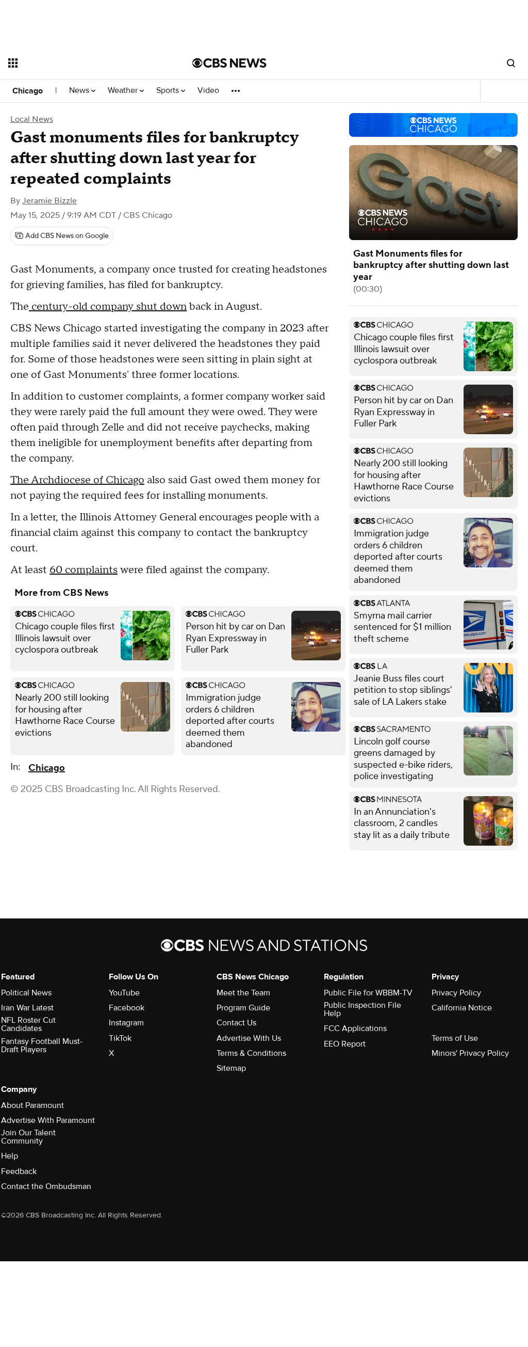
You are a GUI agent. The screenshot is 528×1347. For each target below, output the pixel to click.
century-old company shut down (108, 306)
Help (9, 1156)
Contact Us (236, 1023)
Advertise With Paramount (48, 1120)
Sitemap (231, 1068)
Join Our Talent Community (28, 1137)
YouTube (124, 993)
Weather (124, 91)
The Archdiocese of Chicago (77, 480)
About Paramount (32, 1105)
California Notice (462, 1008)
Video (208, 91)
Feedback (19, 1171)
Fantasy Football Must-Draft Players (41, 1045)
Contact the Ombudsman (46, 1186)
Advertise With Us (249, 1038)
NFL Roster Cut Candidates (28, 1024)
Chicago (27, 91)
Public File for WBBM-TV (368, 993)
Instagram (126, 1023)
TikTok (120, 1038)
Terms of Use (455, 1038)
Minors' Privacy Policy (470, 1053)
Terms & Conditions (251, 1053)
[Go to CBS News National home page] (229, 63)
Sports (168, 91)
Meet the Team (243, 993)
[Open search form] (511, 63)
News (80, 91)
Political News (26, 993)
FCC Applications (355, 1028)
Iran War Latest (27, 1008)
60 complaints (84, 570)
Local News (31, 119)
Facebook (126, 1008)
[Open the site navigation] (82, 63)
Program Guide (243, 1008)
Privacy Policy (456, 993)
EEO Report (345, 1044)
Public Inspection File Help (362, 1009)
